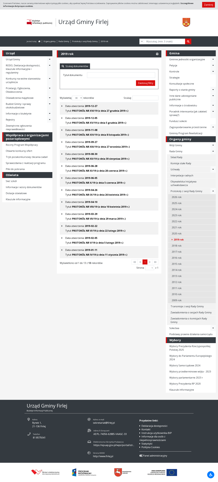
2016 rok (177, 257)
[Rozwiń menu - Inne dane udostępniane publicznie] (213, 97)
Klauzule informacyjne (18, 199)
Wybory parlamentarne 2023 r (186, 377)
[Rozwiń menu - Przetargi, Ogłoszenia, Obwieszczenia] (49, 90)
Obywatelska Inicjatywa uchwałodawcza (183, 183)
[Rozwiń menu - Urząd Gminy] (49, 59)
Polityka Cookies (150, 447)
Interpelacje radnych (182, 175)
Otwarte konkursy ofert (19, 151)
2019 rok (104, 41)
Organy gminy (49, 41)
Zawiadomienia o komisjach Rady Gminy (189, 320)
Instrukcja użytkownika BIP (156, 433)
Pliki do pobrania (15, 169)
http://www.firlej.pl (103, 456)
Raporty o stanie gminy (182, 89)
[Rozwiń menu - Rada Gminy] (213, 151)
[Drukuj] (157, 54)
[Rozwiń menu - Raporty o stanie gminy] (213, 90)
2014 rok (177, 270)
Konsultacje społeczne (181, 83)
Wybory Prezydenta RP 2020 (185, 383)
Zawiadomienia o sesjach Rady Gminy (191, 312)
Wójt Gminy (175, 145)
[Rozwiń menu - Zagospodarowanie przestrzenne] (213, 127)
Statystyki (146, 443)
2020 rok (177, 233)
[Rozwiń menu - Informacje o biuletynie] (49, 114)
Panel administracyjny (155, 455)
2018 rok (177, 245)
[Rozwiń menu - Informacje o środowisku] (213, 105)
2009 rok (177, 300)
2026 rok (177, 197)
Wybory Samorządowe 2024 (184, 365)
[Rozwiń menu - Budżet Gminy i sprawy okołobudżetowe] (49, 105)
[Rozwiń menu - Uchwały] (213, 169)
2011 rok (177, 288)
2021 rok (177, 227)
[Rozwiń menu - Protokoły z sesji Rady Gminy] (213, 191)
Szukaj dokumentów (77, 66)
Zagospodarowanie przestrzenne (188, 127)
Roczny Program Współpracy (22, 144)
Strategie (174, 77)
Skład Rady (176, 157)
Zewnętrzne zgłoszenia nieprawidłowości (19, 127)
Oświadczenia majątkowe (20, 98)
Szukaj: (127, 98)
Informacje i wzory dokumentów (24, 187)
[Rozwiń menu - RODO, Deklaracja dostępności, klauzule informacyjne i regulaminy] (49, 69)
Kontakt (145, 429)
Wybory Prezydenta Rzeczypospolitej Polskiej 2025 (189, 348)
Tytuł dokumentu (72, 75)
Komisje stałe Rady (181, 163)
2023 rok (177, 215)
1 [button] (144, 262)
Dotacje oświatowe (16, 193)
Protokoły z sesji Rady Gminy (85, 41)
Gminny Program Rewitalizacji (185, 133)
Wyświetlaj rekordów (77, 98)
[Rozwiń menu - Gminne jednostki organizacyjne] (213, 59)
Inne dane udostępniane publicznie (182, 97)
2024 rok (177, 209)
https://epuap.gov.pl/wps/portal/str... (113, 445)
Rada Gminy (64, 41)
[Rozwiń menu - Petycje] (213, 65)
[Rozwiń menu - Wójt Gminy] (213, 145)
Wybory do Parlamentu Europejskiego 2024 (190, 357)
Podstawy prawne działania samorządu (191, 334)
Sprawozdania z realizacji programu (26, 163)
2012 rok (177, 282)
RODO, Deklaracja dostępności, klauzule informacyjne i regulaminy (23, 69)
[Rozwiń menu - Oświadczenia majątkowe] (49, 98)
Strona (140, 267)
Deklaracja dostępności (154, 426)
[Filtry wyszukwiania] (141, 41)
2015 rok (177, 264)
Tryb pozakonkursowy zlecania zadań (27, 157)
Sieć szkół (11, 181)
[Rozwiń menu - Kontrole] (213, 71)
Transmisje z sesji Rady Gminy (187, 306)
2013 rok (177, 276)
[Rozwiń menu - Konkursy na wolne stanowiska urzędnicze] (49, 80)
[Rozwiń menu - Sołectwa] (213, 328)
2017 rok (177, 251)
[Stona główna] (39, 41)
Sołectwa (174, 328)
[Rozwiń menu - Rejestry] (49, 120)
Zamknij (208, 4)
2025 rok (177, 203)
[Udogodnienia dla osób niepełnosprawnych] (210, 474)
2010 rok (177, 294)
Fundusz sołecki (178, 121)
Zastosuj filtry (145, 83)
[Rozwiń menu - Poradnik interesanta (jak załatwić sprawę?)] (213, 113)
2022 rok (177, 221)
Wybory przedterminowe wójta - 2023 (190, 371)
